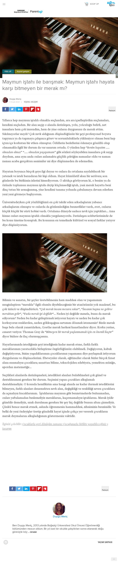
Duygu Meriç (15, 99)
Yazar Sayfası (105, 542)
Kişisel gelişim (23, 72)
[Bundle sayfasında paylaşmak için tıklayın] (38, 109)
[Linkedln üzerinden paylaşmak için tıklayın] (19, 109)
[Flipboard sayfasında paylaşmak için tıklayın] (32, 109)
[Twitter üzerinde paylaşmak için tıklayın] (12, 109)
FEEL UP (8, 72)
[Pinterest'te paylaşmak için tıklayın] (26, 109)
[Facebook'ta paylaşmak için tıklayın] (5, 109)
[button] (4, 4)
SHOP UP (94, 4)
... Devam (32, 532)
